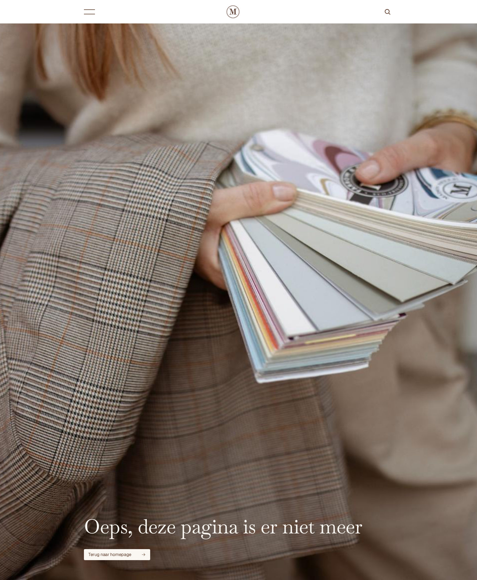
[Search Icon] (387, 11)
